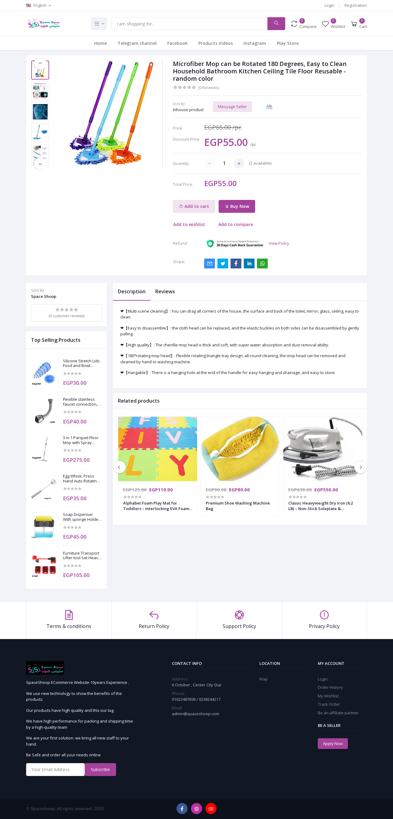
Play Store (288, 43)
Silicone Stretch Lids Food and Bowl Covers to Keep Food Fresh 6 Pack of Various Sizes (82, 363)
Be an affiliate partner (338, 713)
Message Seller (232, 106)
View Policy (279, 243)
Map (263, 679)
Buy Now (239, 206)
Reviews (165, 291)
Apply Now (333, 743)
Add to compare (235, 224)
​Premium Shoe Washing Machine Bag (238, 505)
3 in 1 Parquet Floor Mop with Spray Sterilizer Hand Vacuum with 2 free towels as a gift (81, 440)
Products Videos (215, 43)
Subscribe (100, 769)
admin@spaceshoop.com (195, 713)
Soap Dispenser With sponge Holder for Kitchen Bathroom (81, 517)
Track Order (329, 704)
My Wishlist (328, 696)
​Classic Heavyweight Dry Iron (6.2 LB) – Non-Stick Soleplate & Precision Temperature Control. (320, 505)
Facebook (177, 43)
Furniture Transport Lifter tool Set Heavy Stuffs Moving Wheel (82, 555)
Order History (330, 687)
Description (132, 291)
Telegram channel (137, 43)
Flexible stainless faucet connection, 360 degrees (80, 402)
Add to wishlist (189, 224)
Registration (355, 5)
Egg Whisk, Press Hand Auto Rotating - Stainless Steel (82, 478)
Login (329, 5)
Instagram (254, 43)
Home (100, 43)
